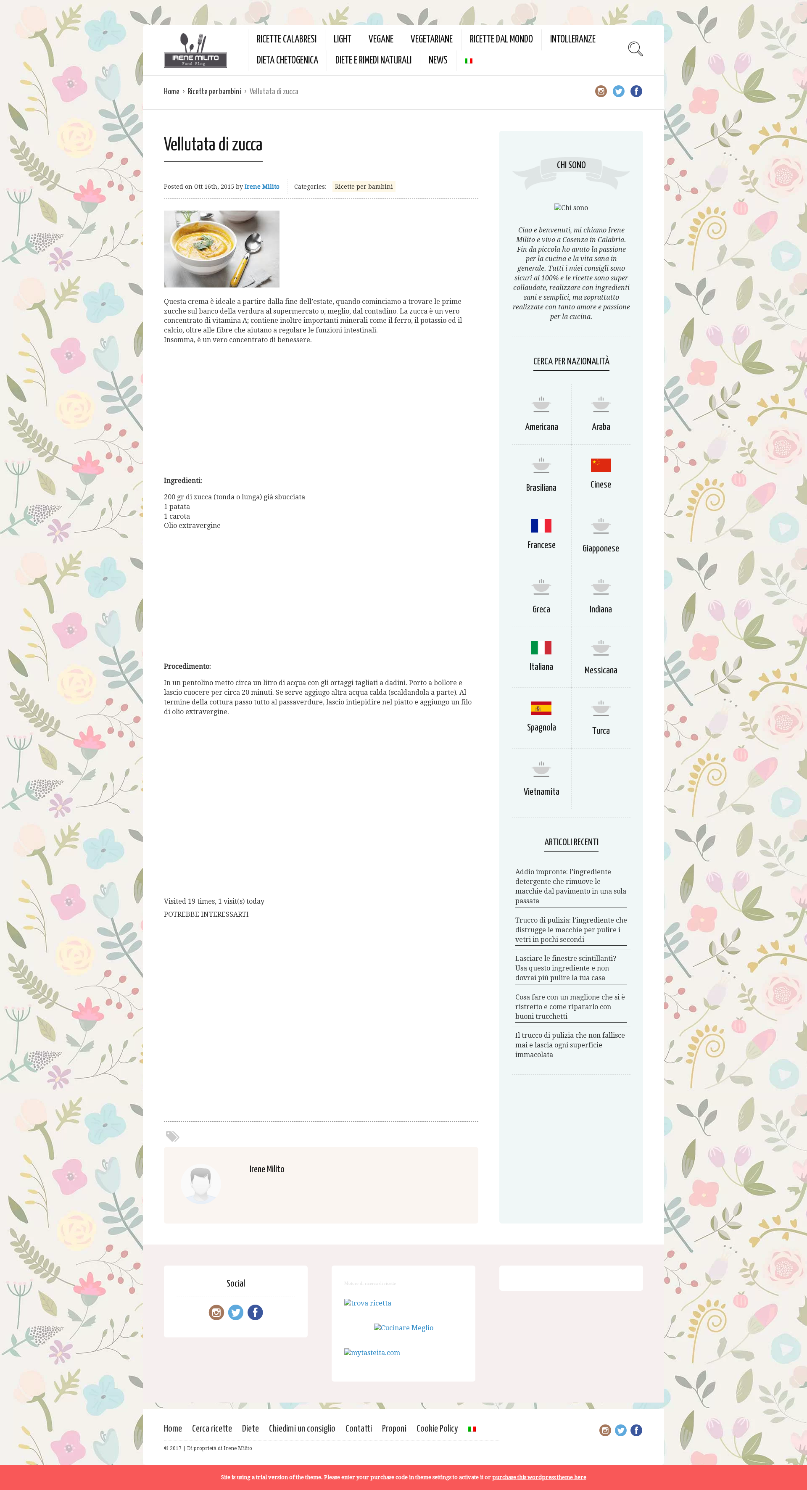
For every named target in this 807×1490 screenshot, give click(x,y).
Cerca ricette (212, 1429)
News (438, 61)
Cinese (601, 485)
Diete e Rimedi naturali (373, 61)
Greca (541, 609)
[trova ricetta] (367, 1303)
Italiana (541, 667)
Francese (541, 545)
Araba (601, 427)
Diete (250, 1429)
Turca (601, 731)
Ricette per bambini (214, 92)
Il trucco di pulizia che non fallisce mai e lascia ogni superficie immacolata (570, 1045)
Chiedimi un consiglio (302, 1429)
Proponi (394, 1429)
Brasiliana (541, 488)
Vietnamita (541, 792)
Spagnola (541, 728)
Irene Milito (262, 186)
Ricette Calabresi (286, 40)
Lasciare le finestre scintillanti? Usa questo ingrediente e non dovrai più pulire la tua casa (565, 968)
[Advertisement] (321, 410)
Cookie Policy (437, 1429)
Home (171, 92)
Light (342, 40)
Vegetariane (432, 40)
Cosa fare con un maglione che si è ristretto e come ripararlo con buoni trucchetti (570, 1007)
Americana (541, 427)
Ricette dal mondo (501, 40)
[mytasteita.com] (372, 1353)
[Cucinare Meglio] (403, 1328)
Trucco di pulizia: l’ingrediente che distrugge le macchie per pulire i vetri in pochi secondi (571, 930)
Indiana (601, 609)
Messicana (601, 670)
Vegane (381, 40)
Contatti (358, 1429)
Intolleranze (573, 40)
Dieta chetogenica (287, 61)
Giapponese (601, 549)
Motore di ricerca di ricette (370, 1283)
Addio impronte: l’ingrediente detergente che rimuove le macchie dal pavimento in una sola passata (570, 886)
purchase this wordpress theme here (539, 1477)
